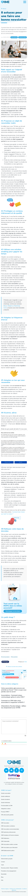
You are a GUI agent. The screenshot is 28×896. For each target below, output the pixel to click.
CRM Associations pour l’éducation (9, 847)
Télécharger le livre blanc (12, 611)
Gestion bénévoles (5, 802)
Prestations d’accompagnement (8, 871)
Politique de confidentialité (15, 888)
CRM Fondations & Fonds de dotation (10, 835)
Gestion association (5, 793)
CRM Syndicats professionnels (8, 832)
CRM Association (5, 823)
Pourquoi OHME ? (5, 811)
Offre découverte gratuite (7, 814)
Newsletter (3, 874)
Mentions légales (5, 888)
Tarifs (2, 865)
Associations (14, 37)
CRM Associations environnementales (10, 829)
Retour (4, 8)
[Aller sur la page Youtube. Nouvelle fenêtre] (11, 770)
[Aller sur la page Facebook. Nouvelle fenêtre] (16, 770)
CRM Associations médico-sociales (9, 844)
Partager (5, 662)
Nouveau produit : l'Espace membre (9, 868)
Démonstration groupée (6, 858)
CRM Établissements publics (7, 850)
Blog (2, 877)
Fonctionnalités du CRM (6, 805)
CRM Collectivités (5, 841)
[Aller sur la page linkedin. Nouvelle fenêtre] (6, 770)
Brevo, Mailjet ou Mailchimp (12, 306)
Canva (5, 308)
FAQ (2, 880)
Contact (3, 861)
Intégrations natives (6, 808)
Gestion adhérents (5, 796)
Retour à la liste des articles (14, 666)
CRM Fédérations (5, 838)
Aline (25, 662)
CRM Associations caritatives (8, 826)
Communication (22, 37)
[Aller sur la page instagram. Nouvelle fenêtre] (21, 770)
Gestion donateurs (5, 799)
